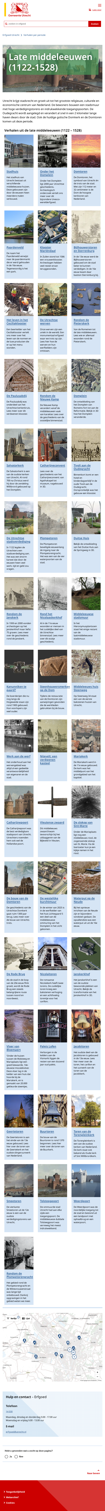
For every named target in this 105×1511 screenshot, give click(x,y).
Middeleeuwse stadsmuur (84, 615)
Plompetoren (49, 538)
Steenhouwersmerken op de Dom (55, 688)
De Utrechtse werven (49, 321)
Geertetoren (15, 1131)
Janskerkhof (82, 974)
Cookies (10, 1502)
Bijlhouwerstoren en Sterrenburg (85, 249)
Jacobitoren (81, 1046)
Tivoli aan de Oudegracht (82, 467)
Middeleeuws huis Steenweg (86, 688)
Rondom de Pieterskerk (81, 321)
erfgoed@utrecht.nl (16, 1431)
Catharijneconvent (52, 465)
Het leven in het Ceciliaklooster (17, 321)
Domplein (80, 396)
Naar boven (93, 1473)
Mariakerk (81, 756)
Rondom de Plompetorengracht (20, 1275)
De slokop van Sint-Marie (83, 824)
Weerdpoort (82, 1201)
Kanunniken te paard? (16, 688)
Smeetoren (14, 1201)
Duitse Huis (81, 538)
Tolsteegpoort (49, 1201)
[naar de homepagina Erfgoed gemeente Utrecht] (17, 10)
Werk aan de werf (18, 756)
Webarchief (12, 1497)
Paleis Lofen (48, 1046)
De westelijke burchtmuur (49, 900)
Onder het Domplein (47, 173)
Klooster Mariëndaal (48, 249)
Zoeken (95, 23)
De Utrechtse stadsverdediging (18, 539)
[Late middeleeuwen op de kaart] (52, 1347)
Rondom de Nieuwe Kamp (49, 397)
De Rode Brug (16, 974)
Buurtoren (47, 1131)
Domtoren (80, 171)
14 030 (9, 1411)
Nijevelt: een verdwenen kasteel (48, 759)
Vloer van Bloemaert (14, 1048)
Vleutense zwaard (52, 822)
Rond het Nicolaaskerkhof (51, 615)
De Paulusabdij (17, 396)
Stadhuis (12, 171)
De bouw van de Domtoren (17, 900)
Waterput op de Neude (84, 900)
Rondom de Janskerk (14, 615)
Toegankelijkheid (15, 1491)
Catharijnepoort (17, 822)
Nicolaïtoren (48, 974)
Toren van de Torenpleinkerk (84, 1133)
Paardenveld (15, 247)
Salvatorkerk (15, 465)
